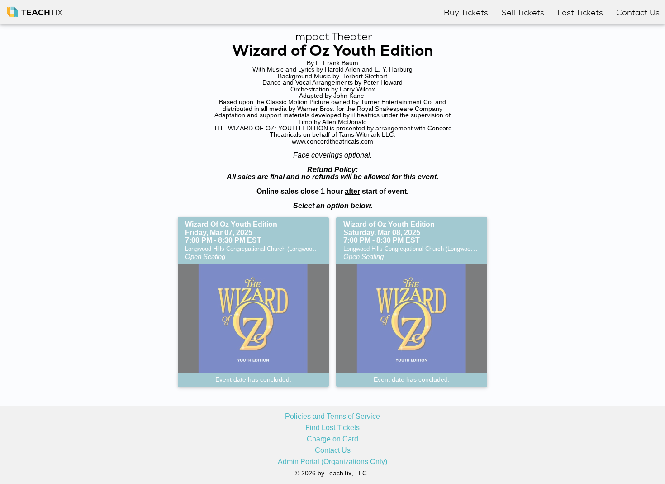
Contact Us (333, 450)
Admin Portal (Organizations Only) (332, 461)
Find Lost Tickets (332, 427)
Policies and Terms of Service (332, 416)
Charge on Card (332, 439)
